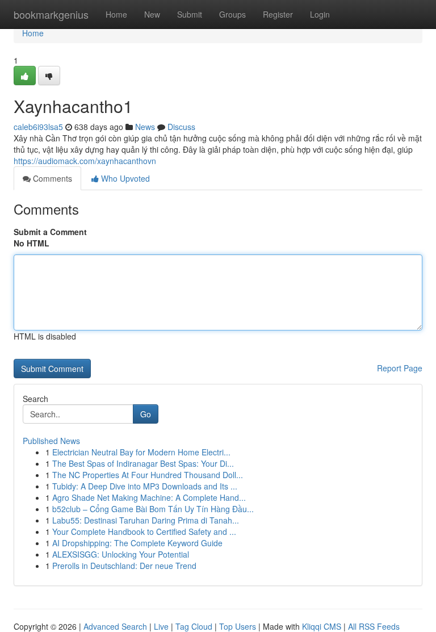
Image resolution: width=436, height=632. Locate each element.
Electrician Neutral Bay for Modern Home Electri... (141, 452)
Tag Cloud (193, 626)
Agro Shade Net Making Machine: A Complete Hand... (149, 497)
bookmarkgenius (51, 14)
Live (161, 626)
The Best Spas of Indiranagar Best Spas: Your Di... (143, 463)
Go (145, 414)
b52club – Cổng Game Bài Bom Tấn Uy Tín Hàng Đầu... (153, 508)
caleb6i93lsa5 (38, 126)
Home (116, 14)
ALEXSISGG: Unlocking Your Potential (120, 554)
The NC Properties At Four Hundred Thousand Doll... (147, 474)
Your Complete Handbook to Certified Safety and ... (144, 531)
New (152, 14)
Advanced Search (115, 626)
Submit (189, 14)
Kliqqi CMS (321, 626)
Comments (51, 178)
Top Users (237, 626)
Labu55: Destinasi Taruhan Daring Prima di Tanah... (145, 520)
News (145, 126)
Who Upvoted (124, 178)
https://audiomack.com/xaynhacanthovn (85, 160)
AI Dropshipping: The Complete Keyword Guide (137, 543)
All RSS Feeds (374, 626)
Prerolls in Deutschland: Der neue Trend (124, 565)
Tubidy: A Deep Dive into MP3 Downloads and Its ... (144, 486)
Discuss (181, 126)
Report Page (399, 368)
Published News (51, 440)
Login (320, 14)
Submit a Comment (50, 231)
